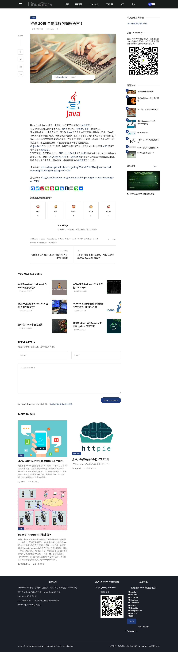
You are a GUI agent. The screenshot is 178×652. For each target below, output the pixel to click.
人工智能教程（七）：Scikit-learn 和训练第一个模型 (38, 600)
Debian (133, 592)
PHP (87, 128)
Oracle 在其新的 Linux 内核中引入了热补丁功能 (49, 256)
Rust (50, 156)
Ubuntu (133, 595)
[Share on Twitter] (20, 60)
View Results (143, 627)
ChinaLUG (142, 646)
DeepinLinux (136, 611)
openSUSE (135, 603)
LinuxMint (134, 608)
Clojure (57, 156)
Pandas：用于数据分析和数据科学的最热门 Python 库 (88, 305)
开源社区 (109, 4)
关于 (122, 4)
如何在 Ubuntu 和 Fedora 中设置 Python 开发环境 (87, 324)
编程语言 (85, 125)
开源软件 (76, 453)
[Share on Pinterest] (20, 67)
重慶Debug (25, 564)
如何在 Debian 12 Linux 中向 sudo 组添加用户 (32, 286)
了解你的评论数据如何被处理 (61, 404)
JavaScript (70, 153)
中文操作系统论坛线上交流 (137, 23)
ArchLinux (134, 597)
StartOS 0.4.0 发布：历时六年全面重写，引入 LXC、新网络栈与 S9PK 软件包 (47, 588)
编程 (33, 18)
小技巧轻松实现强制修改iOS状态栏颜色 (40, 461)
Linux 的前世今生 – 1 (145, 152)
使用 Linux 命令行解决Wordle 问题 (146, 122)
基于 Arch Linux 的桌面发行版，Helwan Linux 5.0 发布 (39, 592)
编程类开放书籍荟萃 (145, 91)
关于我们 (113, 646)
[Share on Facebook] (20, 52)
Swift (105, 146)
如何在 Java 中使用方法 (30, 324)
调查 (133, 4)
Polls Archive (132, 631)
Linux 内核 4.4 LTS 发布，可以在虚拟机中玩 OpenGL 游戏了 (95, 256)
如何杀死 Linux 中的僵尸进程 (148, 99)
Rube (23, 481)
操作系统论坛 (154, 646)
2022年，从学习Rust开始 (147, 109)
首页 (67, 4)
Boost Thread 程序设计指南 (34, 534)
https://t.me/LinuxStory (106, 588)
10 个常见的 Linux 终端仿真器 (140, 193)
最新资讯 (78, 4)
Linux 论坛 (94, 4)
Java (64, 128)
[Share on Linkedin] (20, 74)
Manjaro (134, 600)
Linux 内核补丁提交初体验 (147, 147)
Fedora (133, 605)
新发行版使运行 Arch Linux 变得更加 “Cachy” (33, 305)
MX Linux (134, 613)
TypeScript (75, 156)
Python (79, 128)
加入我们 (121, 646)
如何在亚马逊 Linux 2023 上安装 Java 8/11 (88, 286)
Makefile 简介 (143, 132)
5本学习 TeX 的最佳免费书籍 (148, 141)
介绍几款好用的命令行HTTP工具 (90, 459)
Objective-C (36, 146)
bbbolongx (62, 77)
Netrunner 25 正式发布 (27, 596)
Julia (64, 156)
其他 (132, 616)
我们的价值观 (132, 646)
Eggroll (77, 468)
